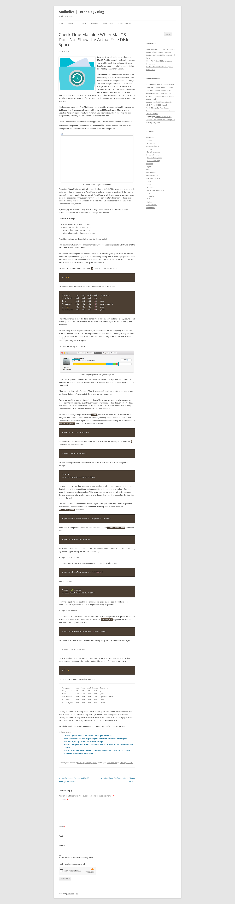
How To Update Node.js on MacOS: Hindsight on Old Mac (88, 735)
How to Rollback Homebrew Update (159, 52)
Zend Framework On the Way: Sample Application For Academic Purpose (95, 738)
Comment (63, 799)
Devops (148, 169)
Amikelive (70, 894)
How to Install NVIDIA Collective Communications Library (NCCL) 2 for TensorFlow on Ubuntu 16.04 (161, 87)
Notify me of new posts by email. (72, 864)
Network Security (152, 175)
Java (148, 193)
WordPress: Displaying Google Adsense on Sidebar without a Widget (160, 96)
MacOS (79, 763)
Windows (150, 187)
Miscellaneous (151, 172)
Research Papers (124, 23)
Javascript (150, 196)
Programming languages (155, 190)
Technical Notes (151, 205)
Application (150, 137)
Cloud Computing (153, 161)
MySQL (149, 166)
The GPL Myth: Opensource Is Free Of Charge (83, 741)
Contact (82, 23)
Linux (149, 181)
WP (77, 894)
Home (61, 23)
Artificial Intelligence (154, 158)
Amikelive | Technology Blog (81, 12)
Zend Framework (153, 152)
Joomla (149, 140)
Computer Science (152, 155)
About (71, 23)
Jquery (149, 149)
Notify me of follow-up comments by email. (76, 857)
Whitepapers (108, 23)
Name (62, 826)
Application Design (152, 146)
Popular (94, 23)
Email (62, 836)
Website (62, 845)
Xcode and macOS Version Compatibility (160, 49)
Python (149, 202)
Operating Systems (90, 763)
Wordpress (151, 143)
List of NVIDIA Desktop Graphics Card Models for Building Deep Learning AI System (160, 120)
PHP (148, 199)
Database (149, 164)
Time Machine (112, 763)
